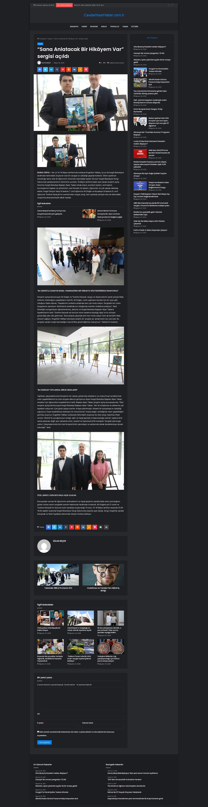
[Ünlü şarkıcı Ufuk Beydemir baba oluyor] (50, 618)
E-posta (41, 723)
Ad (39, 714)
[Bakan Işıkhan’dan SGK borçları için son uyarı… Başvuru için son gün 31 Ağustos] (140, 121)
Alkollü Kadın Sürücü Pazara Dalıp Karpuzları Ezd (159, 82)
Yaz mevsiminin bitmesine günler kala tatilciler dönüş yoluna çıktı (150, 92)
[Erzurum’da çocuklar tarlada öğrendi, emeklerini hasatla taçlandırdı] (50, 646)
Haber (84, 26)
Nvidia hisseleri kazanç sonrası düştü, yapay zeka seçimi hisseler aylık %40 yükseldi (150, 164)
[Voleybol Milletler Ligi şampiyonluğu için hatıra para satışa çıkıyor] (111, 646)
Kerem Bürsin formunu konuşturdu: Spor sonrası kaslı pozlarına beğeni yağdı (110, 214)
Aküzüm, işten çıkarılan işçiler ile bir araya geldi (91, 5)
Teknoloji (114, 26)
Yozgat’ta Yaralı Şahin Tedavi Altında (158, 70)
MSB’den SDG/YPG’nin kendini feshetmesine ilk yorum (159, 153)
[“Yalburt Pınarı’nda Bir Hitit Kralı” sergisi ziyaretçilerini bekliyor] (80, 646)
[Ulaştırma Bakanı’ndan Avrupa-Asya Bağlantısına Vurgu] (140, 185)
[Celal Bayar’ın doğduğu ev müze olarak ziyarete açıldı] (80, 618)
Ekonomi (94, 26)
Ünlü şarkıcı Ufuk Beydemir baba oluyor (48, 629)
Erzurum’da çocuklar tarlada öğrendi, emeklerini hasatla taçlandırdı (50, 658)
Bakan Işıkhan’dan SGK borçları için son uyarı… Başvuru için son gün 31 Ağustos (159, 122)
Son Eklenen (152, 38)
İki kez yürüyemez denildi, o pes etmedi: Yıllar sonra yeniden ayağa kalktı (109, 630)
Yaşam (125, 26)
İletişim (134, 26)
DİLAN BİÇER (46, 63)
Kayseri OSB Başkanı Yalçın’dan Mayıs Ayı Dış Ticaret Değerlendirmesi (152, 195)
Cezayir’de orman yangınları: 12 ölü (149, 53)
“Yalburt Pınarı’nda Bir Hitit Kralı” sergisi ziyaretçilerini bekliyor (79, 658)
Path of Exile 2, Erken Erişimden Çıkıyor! (150, 230)
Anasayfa (74, 26)
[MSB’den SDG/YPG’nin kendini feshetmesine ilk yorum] (140, 153)
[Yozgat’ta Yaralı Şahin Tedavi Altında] (140, 72)
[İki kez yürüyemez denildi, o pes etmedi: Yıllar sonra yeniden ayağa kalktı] (111, 618)
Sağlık (104, 26)
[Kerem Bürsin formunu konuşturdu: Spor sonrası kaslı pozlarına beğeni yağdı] (89, 213)
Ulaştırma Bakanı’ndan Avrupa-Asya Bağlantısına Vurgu (159, 185)
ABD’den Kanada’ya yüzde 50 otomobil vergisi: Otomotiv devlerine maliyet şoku (151, 204)
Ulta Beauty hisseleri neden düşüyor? (150, 47)
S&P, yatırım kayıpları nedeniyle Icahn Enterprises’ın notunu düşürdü (150, 101)
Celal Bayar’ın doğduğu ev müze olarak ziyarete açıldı (79, 629)
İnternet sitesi (87, 723)
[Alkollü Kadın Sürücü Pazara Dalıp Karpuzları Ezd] (140, 82)
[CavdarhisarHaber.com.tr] (104, 15)
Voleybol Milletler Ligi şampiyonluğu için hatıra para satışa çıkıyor (108, 658)
